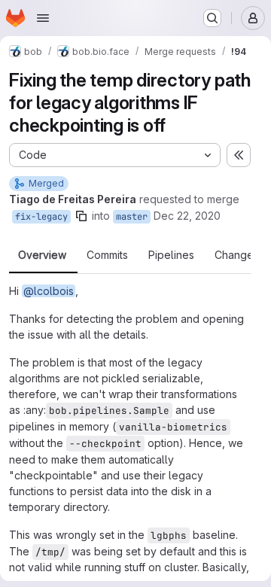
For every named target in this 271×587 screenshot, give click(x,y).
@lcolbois (48, 290)
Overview (42, 255)
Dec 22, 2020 (187, 215)
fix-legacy (41, 217)
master (132, 217)
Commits (107, 255)
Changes (237, 255)
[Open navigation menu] (43, 18)
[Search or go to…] (212, 18)
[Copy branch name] (81, 216)
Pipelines (171, 255)
